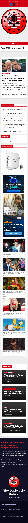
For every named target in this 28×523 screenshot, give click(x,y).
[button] (23, 43)
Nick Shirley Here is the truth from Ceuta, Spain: (14, 392)
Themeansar (14, 505)
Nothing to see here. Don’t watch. (12, 131)
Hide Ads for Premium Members (8, 516)
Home (2, 509)
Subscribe (3, 519)
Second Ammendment (8, 372)
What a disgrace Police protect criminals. (14, 109)
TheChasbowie (18, 414)
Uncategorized (6, 73)
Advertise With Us (5, 512)
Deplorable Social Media (15, 512)
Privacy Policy (19, 516)
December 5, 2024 (8, 83)
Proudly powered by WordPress (9, 504)
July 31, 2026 (8, 414)
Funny (5, 407)
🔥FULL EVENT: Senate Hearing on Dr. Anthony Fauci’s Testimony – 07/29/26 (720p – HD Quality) (14, 125)
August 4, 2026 (9, 395)
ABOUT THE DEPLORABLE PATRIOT (12, 509)
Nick (16, 83)
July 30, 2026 (8, 430)
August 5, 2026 (9, 379)
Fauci (5, 423)
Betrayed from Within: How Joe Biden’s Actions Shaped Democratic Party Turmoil (13, 78)
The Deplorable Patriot (14, 36)
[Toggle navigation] (13, 43)
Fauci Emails (10, 423)
